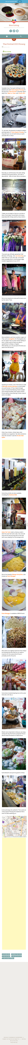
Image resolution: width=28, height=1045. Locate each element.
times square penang (8, 958)
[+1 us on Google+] (17, 31)
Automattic (16, 1039)
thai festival (6, 956)
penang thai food (16, 954)
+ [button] (24, 832)
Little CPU (15, 1040)
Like (20, 1)
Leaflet (12, 836)
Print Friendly (7, 51)
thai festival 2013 (16, 956)
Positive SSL (14, 1042)
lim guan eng (6, 954)
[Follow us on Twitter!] (14, 31)
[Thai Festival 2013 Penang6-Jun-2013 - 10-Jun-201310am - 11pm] (14, 69)
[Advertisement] (13, 449)
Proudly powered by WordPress (13, 1037)
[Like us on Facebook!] (10, 31)
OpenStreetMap (20, 836)
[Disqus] (14, 980)
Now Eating (14, 25)
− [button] (24, 834)
